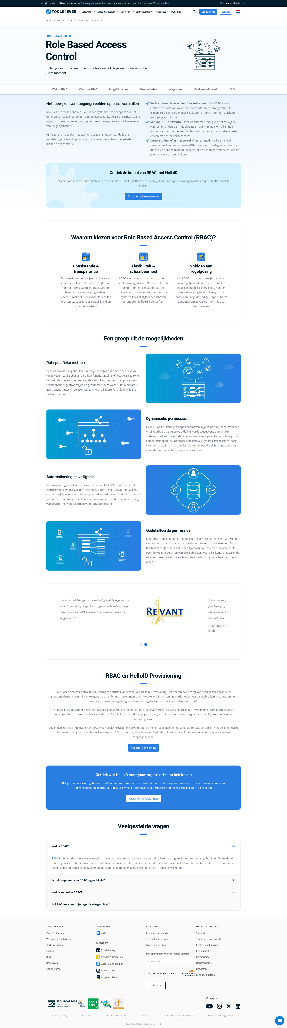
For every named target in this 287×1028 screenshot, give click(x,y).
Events (50, 951)
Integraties (175, 89)
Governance (108, 970)
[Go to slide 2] (145, 644)
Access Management (112, 963)
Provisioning (108, 950)
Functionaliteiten (64, 20)
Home (49, 20)
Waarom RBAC (88, 89)
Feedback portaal (205, 974)
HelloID (105, 933)
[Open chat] (279, 1020)
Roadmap (201, 968)
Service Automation (112, 956)
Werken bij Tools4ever (58, 939)
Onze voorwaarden (116, 1015)
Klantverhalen (148, 89)
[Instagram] (219, 1006)
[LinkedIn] (238, 1006)
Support (200, 933)
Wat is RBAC (59, 89)
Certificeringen (54, 945)
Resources (52, 962)
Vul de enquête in (230, 3)
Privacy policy (59, 1015)
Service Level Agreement (221, 1015)
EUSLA (145, 1015)
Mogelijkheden (118, 89)
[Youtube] (209, 1006)
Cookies (86, 1015)
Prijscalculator (109, 977)
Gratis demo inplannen (143, 798)
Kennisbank (202, 951)
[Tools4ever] (61, 11)
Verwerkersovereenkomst (178, 1015)
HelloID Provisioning (143, 748)
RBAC (55, 858)
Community (202, 956)
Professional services (208, 945)
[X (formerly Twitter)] (228, 1006)
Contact (225, 11)
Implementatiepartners (159, 933)
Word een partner (156, 945)
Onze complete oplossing (143, 196)
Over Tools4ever (55, 933)
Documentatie (204, 962)
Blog (48, 956)
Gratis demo (208, 11)
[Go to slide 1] (141, 644)
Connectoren (53, 968)
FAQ (232, 89)
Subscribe (155, 985)
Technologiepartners (157, 939)
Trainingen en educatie (209, 939)
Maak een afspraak (206, 89)
